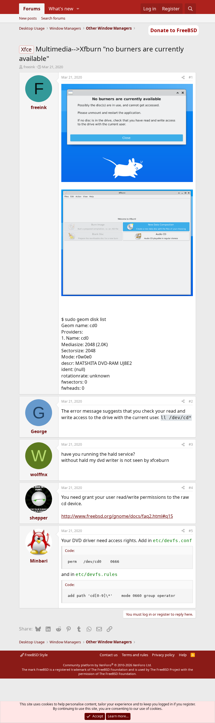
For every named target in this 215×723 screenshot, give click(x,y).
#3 (191, 444)
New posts (28, 18)
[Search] (190, 8)
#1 (191, 77)
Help (183, 654)
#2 (191, 401)
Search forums (53, 18)
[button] (78, 8)
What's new (61, 9)
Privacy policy (163, 654)
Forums (31, 9)
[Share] (183, 77)
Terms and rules (135, 654)
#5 (191, 530)
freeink (29, 66)
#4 (191, 487)
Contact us (109, 654)
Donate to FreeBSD (173, 30)
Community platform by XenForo (107, 665)
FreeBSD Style (36, 654)
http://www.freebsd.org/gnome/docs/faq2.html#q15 (117, 516)
